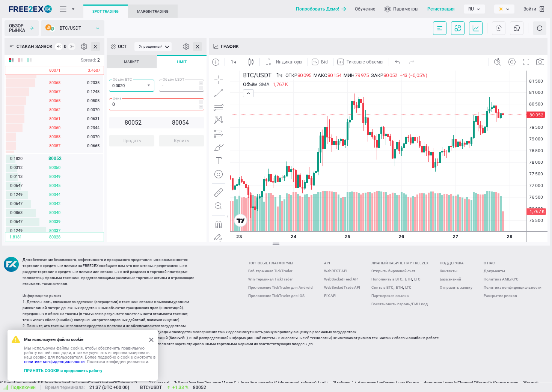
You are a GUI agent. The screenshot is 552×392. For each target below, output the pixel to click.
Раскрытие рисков (500, 296)
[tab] (132, 61)
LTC (417, 279)
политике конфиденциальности (54, 361)
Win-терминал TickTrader (270, 279)
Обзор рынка (17, 28)
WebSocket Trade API (342, 287)
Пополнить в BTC (387, 279)
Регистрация (441, 9)
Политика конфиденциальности (512, 287)
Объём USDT (173, 79)
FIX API (330, 296)
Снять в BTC (382, 287)
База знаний (450, 279)
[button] (149, 86)
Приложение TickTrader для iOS (276, 296)
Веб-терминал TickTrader (270, 271)
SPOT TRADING (105, 11)
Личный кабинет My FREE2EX (399, 263)
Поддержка (452, 263)
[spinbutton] (181, 86)
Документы (494, 271)
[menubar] (153, 46)
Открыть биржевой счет (393, 271)
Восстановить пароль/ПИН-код (399, 304)
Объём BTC (122, 79)
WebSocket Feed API (341, 279)
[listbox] (474, 9)
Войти (529, 9)
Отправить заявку (456, 287)
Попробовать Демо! (317, 9)
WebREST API (335, 271)
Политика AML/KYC (501, 279)
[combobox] (131, 86)
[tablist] (157, 103)
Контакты (448, 271)
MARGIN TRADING (153, 11)
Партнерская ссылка (390, 296)
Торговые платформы (270, 263)
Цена (117, 98)
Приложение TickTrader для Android (280, 287)
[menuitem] (153, 46)
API (327, 263)
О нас (489, 263)
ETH (408, 279)
